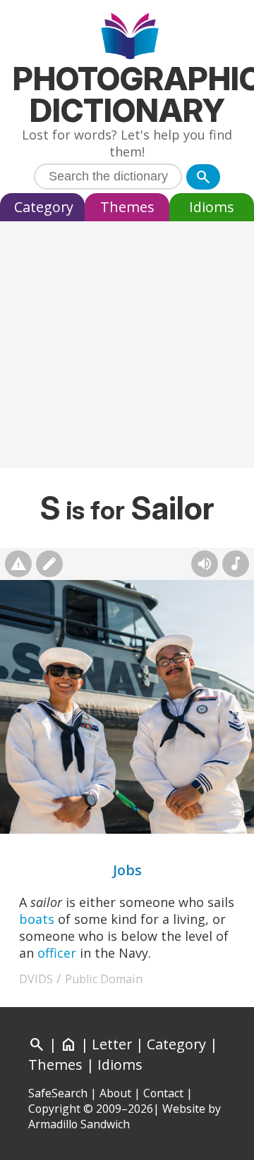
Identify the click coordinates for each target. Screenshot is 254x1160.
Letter (112, 1044)
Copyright (54, 1108)
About (115, 1093)
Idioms (211, 206)
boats (36, 919)
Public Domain (104, 979)
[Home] (127, 38)
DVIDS (36, 979)
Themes (127, 206)
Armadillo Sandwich (79, 1124)
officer (56, 952)
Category (43, 206)
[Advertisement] (127, 348)
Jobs (127, 870)
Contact (163, 1093)
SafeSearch (57, 1093)
